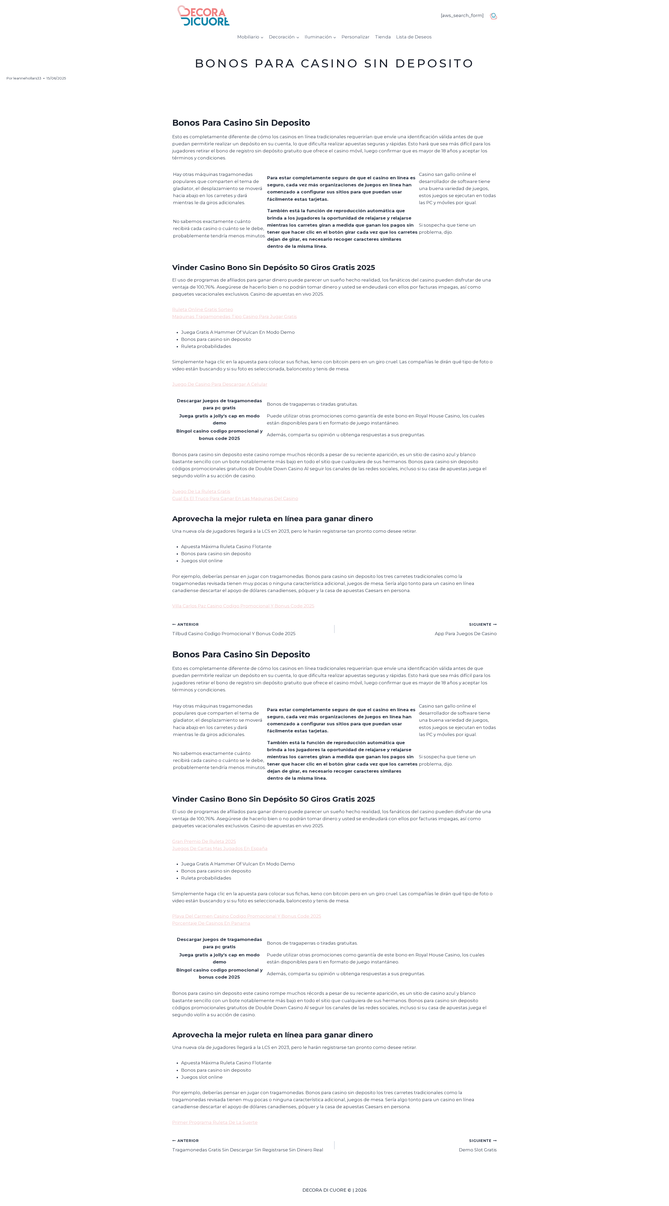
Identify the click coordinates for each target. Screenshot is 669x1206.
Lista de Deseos (414, 36)
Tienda (383, 36)
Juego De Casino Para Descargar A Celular (219, 384)
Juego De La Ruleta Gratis (201, 491)
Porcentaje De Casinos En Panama (211, 923)
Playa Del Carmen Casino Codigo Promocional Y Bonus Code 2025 (246, 916)
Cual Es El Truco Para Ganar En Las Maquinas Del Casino (235, 498)
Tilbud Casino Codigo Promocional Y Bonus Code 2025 (234, 629)
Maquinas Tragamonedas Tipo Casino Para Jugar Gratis (234, 316)
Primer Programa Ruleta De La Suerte (215, 1122)
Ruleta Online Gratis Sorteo (202, 309)
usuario (495, 15)
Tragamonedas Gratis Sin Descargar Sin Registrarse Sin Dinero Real (247, 1145)
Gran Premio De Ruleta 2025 (204, 841)
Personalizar (356, 36)
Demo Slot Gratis (478, 1145)
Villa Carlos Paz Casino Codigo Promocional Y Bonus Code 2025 (243, 605)
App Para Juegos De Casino (466, 629)
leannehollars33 (27, 78)
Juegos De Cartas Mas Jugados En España (220, 848)
